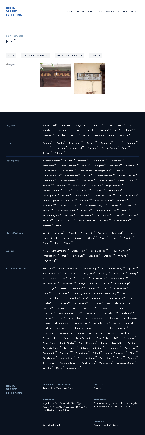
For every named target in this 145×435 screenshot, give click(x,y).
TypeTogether (66, 406)
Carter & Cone (63, 409)
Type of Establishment (68, 54)
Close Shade (47, 85)
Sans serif (80, 91)
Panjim (16, 56)
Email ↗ (97, 388)
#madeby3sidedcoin (52, 424)
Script (95, 54)
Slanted (16, 63)
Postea (56, 406)
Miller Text (82, 406)
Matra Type (76, 403)
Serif (9, 63)
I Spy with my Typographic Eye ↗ (58, 388)
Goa (9, 56)
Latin (10, 60)
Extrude (57, 85)
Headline (51, 409)
